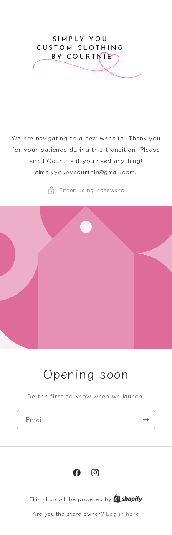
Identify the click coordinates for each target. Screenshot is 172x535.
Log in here (122, 513)
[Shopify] (127, 499)
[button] (86, 190)
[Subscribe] (146, 419)
